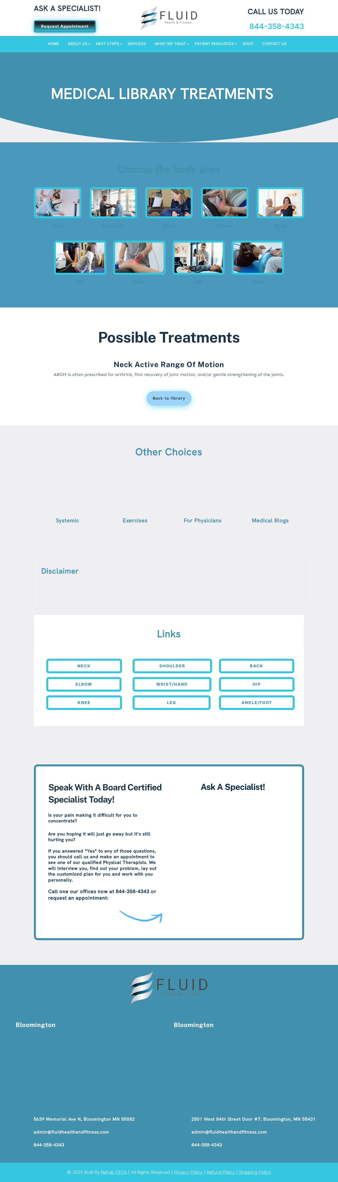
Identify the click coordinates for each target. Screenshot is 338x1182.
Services (137, 44)
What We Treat (170, 44)
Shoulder (172, 665)
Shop (248, 44)
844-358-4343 (49, 1145)
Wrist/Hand (172, 684)
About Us (77, 44)
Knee (84, 702)
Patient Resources (214, 44)
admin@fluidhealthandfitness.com (71, 1132)
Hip (257, 684)
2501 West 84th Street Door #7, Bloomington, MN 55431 (254, 1119)
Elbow (83, 684)
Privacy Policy (188, 1172)
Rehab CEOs (114, 1172)
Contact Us (274, 44)
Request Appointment (65, 26)
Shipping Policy (254, 1172)
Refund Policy (221, 1172)
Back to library (169, 398)
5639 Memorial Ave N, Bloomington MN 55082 (84, 1119)
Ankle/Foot (256, 702)
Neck (84, 665)
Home (53, 44)
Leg (171, 702)
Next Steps (107, 44)
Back (256, 665)
